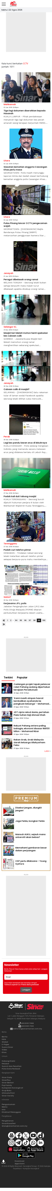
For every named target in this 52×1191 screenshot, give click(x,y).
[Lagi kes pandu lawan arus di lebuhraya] (26, 419)
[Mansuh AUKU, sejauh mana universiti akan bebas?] (8, 837)
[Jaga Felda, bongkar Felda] (8, 823)
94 (16, 620)
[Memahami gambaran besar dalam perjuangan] (8, 850)
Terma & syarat (11, 985)
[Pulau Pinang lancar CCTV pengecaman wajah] (26, 200)
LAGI (47, 751)
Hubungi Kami (8, 1061)
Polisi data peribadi (30, 985)
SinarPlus (6, 1080)
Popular (22, 677)
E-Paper (5, 1044)
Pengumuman (8, 1104)
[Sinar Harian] (13, 4)
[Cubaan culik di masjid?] (26, 366)
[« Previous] (4, 620)
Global (5, 1042)
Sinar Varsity (8, 1095)
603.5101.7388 (27, 1023)
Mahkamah (10, 104)
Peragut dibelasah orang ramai (21, 279)
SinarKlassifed (8, 1123)
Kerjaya (5, 1063)
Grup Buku (6, 1090)
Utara (7, 160)
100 (43, 620)
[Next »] (4, 624)
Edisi (4, 1039)
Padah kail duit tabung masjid (20, 496)
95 (21, 620)
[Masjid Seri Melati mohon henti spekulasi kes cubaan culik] (26, 310)
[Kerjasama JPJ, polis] (26, 580)
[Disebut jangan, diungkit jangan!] (8, 810)
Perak (7, 436)
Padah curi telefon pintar (17, 550)
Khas (4, 1052)
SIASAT (7, 597)
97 (30, 620)
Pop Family (7, 1085)
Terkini (8, 677)
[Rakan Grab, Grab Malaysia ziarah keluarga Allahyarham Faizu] (7, 743)
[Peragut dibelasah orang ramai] (26, 256)
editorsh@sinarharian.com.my (27, 1028)
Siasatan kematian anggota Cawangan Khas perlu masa (25, 168)
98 (34, 620)
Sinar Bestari (8, 1082)
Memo (4, 1107)
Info (3, 1109)
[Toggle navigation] (3, 3)
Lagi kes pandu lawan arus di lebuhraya (25, 443)
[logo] (16, 1006)
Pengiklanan (8, 1121)
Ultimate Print (8, 1093)
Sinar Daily (7, 1077)
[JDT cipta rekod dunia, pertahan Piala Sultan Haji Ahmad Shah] (7, 716)
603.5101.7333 (27, 1026)
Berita (4, 1036)
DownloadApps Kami (20, 1162)
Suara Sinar (7, 1047)
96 (25, 620)
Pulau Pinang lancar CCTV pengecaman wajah (25, 225)
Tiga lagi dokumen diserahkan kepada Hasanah (24, 112)
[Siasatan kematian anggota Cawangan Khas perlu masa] (26, 144)
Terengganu (10, 543)
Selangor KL (10, 326)
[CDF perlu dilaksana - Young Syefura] (8, 863)
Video (4, 1049)
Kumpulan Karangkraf (12, 1088)
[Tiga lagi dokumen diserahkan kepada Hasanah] (26, 87)
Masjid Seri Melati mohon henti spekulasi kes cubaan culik (26, 334)
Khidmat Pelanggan (11, 1112)
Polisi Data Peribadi (11, 1068)
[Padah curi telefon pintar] (26, 526)
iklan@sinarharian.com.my (14, 1126)
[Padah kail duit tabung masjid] (26, 473)
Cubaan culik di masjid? (16, 389)
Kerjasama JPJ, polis (15, 603)
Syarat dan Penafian (11, 1066)
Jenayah (8, 273)
